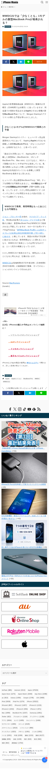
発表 (5, 743)
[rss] (39, 409)
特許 (27, 739)
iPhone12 (21, 705)
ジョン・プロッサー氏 (12, 217)
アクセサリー (20, 716)
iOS (40, 698)
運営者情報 (13, 752)
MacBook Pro (28, 379)
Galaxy (16, 698)
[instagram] (20, 409)
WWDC (37, 379)
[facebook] (10, 409)
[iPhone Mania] (9, 2)
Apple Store (8, 694)
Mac (6, 713)
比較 (17, 739)
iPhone (32, 701)
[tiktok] (24, 409)
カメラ (19, 720)
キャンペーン (33, 720)
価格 (29, 735)
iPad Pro (18, 701)
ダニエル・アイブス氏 (30, 220)
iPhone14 (8, 709)
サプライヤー (9, 724)
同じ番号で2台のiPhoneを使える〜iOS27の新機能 (21, 547)
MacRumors (14, 283)
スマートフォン (9, 728)
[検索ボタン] (42, 2)
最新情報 (7, 26)
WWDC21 (6, 263)
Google (28, 698)
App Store (41, 694)
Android (19, 690)
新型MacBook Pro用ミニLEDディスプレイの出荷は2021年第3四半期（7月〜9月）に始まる (24, 233)
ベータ (7, 735)
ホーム (5, 752)
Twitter (6, 716)
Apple (7, 379)
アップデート (37, 716)
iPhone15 (22, 709)
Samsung (36, 713)
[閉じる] (45, 748)
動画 (40, 735)
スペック (24, 724)
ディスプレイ (9, 731)
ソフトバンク (26, 728)
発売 (37, 739)
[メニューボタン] (46, 2)
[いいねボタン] (5, 294)
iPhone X (35, 709)
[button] (5, 62)
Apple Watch (25, 694)
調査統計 (17, 743)
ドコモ (37, 731)
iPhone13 (35, 705)
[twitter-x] (15, 409)
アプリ (7, 720)
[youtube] (29, 409)
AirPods (7, 690)
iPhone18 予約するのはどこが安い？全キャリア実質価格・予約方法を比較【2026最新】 (31, 310)
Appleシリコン (16, 379)
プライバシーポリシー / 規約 (12, 755)
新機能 (6, 739)
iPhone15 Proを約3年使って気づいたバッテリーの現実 (23, 484)
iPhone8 (7, 705)
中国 (18, 735)
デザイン (24, 731)
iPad (6, 701)
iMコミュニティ (33, 363)
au (5, 698)
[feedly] (34, 409)
